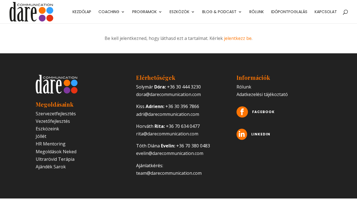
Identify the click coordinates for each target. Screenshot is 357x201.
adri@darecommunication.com (167, 114)
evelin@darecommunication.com (169, 153)
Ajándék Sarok (51, 167)
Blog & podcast (219, 12)
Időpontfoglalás (289, 12)
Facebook (263, 111)
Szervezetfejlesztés (56, 114)
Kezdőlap (82, 12)
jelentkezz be (238, 38)
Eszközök (179, 12)
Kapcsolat (326, 12)
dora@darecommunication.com (168, 94)
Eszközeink (47, 129)
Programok (144, 12)
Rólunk (256, 12)
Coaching (108, 12)
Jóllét (41, 136)
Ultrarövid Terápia (55, 159)
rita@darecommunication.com (167, 134)
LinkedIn (260, 134)
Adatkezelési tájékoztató (262, 94)
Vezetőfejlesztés (53, 121)
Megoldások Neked (56, 152)
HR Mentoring (51, 144)
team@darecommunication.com (169, 173)
